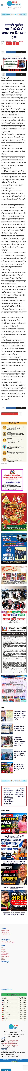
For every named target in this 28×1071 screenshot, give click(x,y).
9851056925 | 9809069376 (11, 1045)
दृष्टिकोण (21, 41)
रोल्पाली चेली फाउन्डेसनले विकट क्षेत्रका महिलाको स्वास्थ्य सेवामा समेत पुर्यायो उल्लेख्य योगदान (20, 741)
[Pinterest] (14, 43)
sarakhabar (8, 41)
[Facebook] (7, 43)
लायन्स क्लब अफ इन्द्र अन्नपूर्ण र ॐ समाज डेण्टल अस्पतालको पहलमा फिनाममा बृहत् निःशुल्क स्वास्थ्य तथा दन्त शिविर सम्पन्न (8, 797)
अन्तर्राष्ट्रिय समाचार (6, 934)
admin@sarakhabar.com (11, 1042)
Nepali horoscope (4, 463)
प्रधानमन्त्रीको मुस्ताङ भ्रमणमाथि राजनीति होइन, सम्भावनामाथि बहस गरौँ (19, 767)
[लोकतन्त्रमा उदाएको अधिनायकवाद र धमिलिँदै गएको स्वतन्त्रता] (14, 874)
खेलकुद (3, 950)
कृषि (2, 948)
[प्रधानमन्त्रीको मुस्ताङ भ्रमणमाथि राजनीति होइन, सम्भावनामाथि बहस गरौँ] (7, 767)
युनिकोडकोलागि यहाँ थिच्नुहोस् (7, 942)
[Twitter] (10, 43)
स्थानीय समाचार (5, 930)
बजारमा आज (4, 955)
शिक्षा (2, 958)
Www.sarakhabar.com (12, 1040)
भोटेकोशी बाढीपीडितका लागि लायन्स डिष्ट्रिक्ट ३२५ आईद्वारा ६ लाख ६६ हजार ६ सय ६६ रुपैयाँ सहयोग (20, 715)
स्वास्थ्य (3, 960)
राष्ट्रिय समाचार (5, 932)
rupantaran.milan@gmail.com (9, 1044)
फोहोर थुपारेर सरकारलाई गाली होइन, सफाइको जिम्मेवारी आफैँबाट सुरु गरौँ (20, 754)
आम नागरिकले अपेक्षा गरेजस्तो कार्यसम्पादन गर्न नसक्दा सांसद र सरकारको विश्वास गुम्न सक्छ (14, 863)
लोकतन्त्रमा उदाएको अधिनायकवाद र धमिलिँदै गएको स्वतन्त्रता (14, 888)
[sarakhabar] (2, 41)
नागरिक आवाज (5, 953)
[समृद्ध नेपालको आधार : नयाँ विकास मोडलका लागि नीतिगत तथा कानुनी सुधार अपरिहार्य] (14, 900)
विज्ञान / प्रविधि (5, 956)
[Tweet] (21, 52)
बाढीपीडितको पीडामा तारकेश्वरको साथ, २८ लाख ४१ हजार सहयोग (19, 728)
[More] (20, 413)
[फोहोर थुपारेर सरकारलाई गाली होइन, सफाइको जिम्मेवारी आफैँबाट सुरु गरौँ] (7, 754)
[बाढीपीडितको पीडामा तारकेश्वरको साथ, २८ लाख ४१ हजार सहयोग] (7, 728)
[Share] (11, 52)
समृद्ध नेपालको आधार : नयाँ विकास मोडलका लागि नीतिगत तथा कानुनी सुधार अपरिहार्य (14, 914)
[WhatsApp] (17, 43)
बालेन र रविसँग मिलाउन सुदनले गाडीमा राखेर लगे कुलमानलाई (19, 793)
